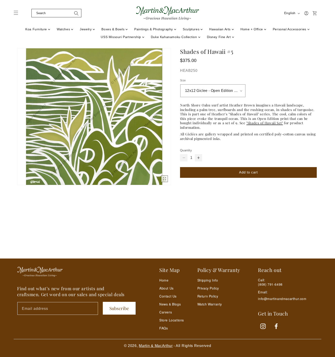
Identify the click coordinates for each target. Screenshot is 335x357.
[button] (28, 13)
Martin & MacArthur (156, 346)
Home (163, 280)
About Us (166, 288)
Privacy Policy (208, 288)
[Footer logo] (40, 272)
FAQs (163, 328)
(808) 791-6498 (270, 284)
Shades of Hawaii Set (264, 123)
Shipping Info (207, 280)
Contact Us (168, 296)
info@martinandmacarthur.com (282, 299)
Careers (165, 312)
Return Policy (207, 296)
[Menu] (19, 14)
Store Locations (171, 320)
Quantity (186, 150)
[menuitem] (38, 27)
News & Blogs (170, 304)
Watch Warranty (209, 304)
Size (183, 80)
